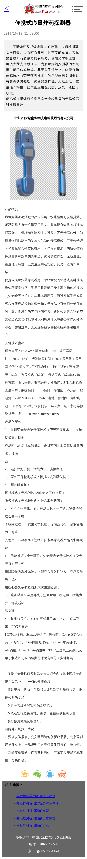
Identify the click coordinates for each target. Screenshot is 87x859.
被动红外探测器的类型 (32, 811)
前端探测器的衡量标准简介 (35, 796)
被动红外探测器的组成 (32, 825)
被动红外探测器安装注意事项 (37, 803)
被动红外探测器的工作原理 (35, 818)
